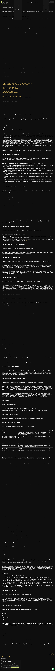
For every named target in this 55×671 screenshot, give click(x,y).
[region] (11, 664)
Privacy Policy (52, 653)
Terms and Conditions (51, 654)
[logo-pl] (4, 2)
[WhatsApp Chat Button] (53, 669)
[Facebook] (2, 657)
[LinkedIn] (9, 657)
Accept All (15, 667)
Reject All (7, 667)
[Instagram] (6, 657)
